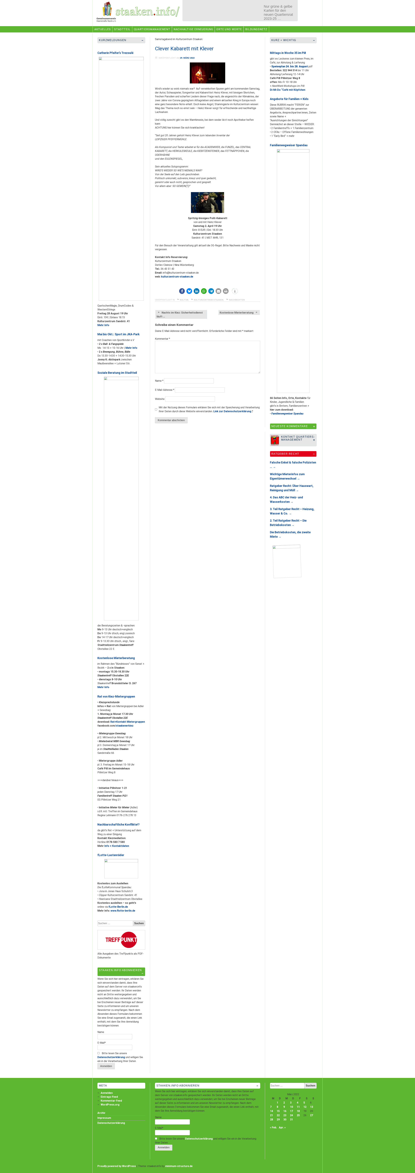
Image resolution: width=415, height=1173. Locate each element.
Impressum (104, 1117)
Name (159, 380)
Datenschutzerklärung (111, 1057)
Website (160, 399)
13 (311, 1106)
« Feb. (273, 1127)
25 (298, 1115)
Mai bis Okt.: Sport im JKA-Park (118, 334)
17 (291, 1111)
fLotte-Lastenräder (110, 855)
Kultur (184, 300)
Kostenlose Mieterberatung (237, 312)
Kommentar (162, 338)
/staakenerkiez (124, 725)
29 (278, 1119)
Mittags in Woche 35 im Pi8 (288, 53)
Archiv (101, 1112)
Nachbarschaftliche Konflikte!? (118, 824)
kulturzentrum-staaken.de (177, 276)
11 (298, 1106)
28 (271, 1119)
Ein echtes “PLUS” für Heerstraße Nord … (278, 10)
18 (298, 1111)
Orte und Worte (229, 29)
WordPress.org (110, 1104)
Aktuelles (102, 29)
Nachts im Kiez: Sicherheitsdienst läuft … (180, 314)
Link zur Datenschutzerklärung (232, 411)
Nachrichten (237, 300)
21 (271, 1115)
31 (291, 1119)
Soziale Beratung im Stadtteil (117, 372)
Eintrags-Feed (109, 1096)
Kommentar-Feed (111, 1100)
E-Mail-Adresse (164, 389)
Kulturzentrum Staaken (208, 300)
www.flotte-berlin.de (123, 910)
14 (271, 1111)
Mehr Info (103, 325)
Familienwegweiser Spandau (289, 145)
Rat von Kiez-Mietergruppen (116, 696)
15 (278, 1111)
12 (304, 1106)
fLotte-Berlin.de (118, 906)
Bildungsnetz (256, 29)
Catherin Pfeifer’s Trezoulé (115, 53)
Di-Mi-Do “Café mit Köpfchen (287, 89)
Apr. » (282, 1127)
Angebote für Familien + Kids (289, 99)
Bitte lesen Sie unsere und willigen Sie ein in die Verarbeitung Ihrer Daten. (120, 1057)
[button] (182, 291)
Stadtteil (122, 29)
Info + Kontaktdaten (116, 845)
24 (291, 1115)
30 (284, 1119)
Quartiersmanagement (152, 29)
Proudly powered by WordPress (116, 1166)
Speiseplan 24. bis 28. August (289, 66)
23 (284, 1115)
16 (284, 1111)
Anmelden (107, 1092)
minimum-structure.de (179, 1166)
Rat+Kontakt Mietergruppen (127, 721)
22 (278, 1115)
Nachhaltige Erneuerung (193, 29)
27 (311, 1115)
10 (291, 1106)
